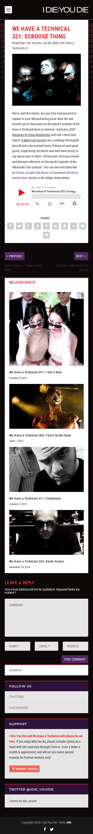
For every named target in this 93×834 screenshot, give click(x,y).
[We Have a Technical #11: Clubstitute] (46, 469)
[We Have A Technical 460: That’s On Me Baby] (46, 406)
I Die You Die (33, 43)
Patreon (55, 747)
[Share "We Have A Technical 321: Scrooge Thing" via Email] (82, 226)
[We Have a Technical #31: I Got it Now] (46, 329)
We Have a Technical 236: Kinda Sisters (36, 561)
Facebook (18, 708)
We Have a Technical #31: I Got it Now (35, 372)
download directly (64, 172)
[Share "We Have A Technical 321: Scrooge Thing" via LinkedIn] (55, 226)
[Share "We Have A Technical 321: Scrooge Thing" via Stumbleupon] (73, 226)
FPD (69, 822)
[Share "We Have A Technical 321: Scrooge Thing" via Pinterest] (46, 226)
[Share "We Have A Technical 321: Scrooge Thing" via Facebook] (10, 226)
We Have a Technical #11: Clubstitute (35, 498)
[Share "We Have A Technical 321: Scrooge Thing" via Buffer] (64, 226)
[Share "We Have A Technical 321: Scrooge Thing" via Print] (46, 235)
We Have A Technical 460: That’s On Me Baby (40, 435)
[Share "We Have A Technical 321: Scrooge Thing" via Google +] (28, 226)
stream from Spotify (24, 178)
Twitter (16, 697)
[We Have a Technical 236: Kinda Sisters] (46, 532)
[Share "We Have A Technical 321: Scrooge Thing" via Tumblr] (37, 226)
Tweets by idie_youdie (23, 801)
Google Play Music (37, 172)
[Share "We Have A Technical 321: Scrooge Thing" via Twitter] (19, 226)
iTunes (20, 172)
